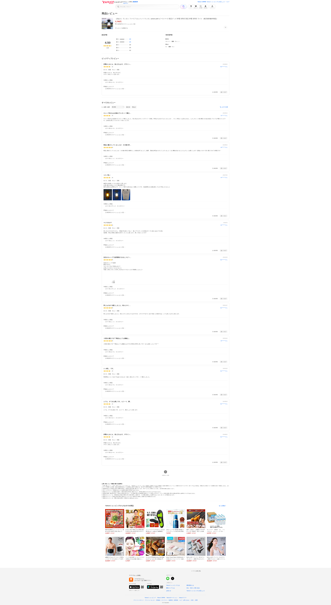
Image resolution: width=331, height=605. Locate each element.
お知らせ (168, 590)
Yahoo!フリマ (182, 597)
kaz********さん (223, 66)
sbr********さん (223, 225)
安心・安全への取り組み (193, 588)
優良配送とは (190, 585)
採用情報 (176, 600)
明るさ (134, 107)
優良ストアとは (170, 588)
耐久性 (128, 107)
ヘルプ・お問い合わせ (184, 600)
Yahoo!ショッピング (150, 597)
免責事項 (171, 600)
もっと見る (222, 505)
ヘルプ (227, 1)
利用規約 (158, 600)
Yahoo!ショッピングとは (173, 585)
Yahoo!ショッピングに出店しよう (216, 1)
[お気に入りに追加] (225, 27)
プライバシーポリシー (138, 600)
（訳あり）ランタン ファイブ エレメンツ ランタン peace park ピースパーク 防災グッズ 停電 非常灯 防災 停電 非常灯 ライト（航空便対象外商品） (166, 19)
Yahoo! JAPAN (202, 1)
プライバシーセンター (150, 600)
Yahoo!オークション (171, 597)
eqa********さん (223, 259)
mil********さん (224, 147)
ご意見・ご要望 (194, 600)
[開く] (108, 194)
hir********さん (224, 115)
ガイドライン (164, 600)
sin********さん (224, 177)
